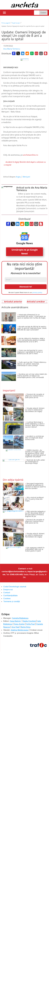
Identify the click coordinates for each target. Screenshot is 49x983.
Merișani (26, 176)
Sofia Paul (30, 624)
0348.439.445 (16, 574)
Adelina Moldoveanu (19, 630)
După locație (16, 23)
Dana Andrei (19, 624)
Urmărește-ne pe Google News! (25, 251)
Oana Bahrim (15, 621)
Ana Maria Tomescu (11, 49)
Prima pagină (5, 23)
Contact (6, 592)
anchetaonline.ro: (30, 155)
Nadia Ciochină (29, 621)
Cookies (6, 598)
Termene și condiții (11, 601)
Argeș (18, 176)
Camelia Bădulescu (20, 618)
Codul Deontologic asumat (14, 586)
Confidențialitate (10, 595)
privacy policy (37, 292)
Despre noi (8, 589)
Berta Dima (25, 627)
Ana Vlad (15, 627)
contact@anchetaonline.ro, (14, 571)
